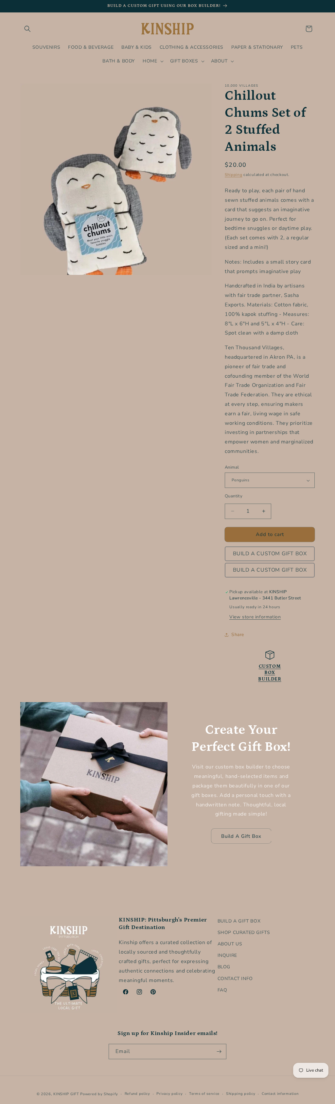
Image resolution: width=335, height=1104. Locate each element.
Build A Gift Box (241, 836)
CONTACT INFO (235, 978)
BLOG (224, 967)
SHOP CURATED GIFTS (244, 932)
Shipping (233, 174)
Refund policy (137, 1093)
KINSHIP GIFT (66, 1094)
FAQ (222, 990)
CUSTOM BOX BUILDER (269, 673)
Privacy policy (169, 1093)
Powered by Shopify (99, 1094)
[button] (27, 29)
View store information (255, 617)
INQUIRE (227, 955)
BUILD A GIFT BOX (239, 921)
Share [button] (237, 634)
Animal (232, 467)
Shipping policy (241, 1093)
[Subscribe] (219, 1051)
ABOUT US (230, 944)
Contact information (280, 1093)
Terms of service (204, 1093)
